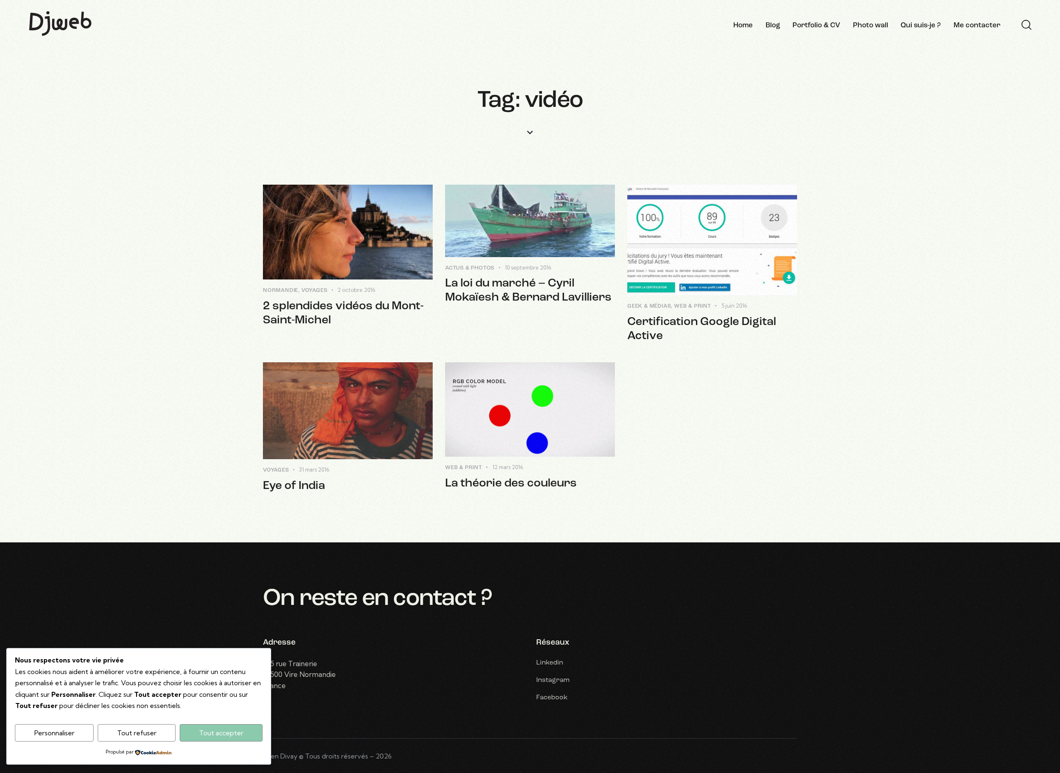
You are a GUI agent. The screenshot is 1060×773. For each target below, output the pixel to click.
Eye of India (294, 486)
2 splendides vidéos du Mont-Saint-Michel (343, 313)
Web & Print (692, 306)
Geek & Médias (649, 306)
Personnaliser (54, 733)
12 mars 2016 (507, 467)
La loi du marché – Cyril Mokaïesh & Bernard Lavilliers (528, 290)
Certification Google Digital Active (701, 329)
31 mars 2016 (314, 469)
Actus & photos (469, 268)
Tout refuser (137, 733)
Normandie (280, 290)
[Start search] (1026, 25)
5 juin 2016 (734, 305)
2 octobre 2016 (356, 290)
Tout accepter (221, 733)
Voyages (314, 290)
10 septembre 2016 (528, 267)
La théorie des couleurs (511, 483)
